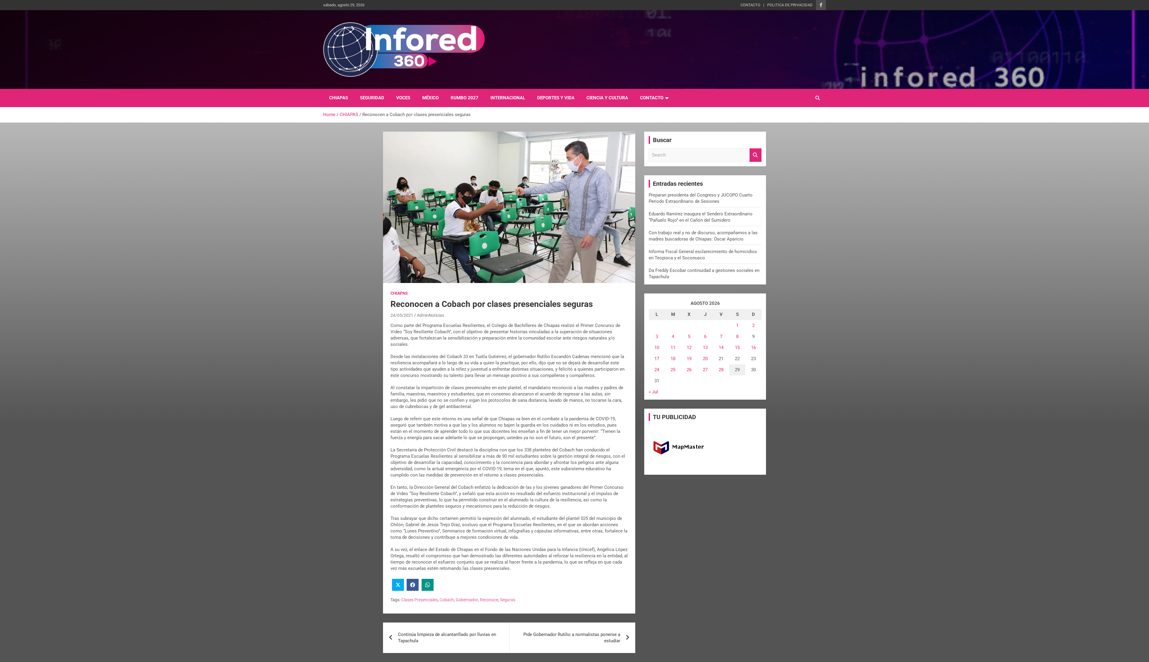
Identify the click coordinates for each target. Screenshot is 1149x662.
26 (689, 369)
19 (689, 358)
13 (705, 347)
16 (753, 347)
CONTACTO (750, 5)
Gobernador (467, 599)
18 (673, 358)
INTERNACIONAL (507, 98)
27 (705, 369)
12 (689, 347)
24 (656, 369)
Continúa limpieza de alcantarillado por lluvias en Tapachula (447, 637)
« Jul (653, 392)
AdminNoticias (430, 315)
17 (656, 358)
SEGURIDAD (372, 98)
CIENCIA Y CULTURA (607, 98)
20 (705, 358)
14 (721, 347)
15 (737, 347)
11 (673, 347)
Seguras (507, 599)
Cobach (447, 599)
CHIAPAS (338, 98)
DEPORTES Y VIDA (555, 98)
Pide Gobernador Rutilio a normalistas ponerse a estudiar (571, 637)
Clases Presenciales (419, 599)
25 (673, 369)
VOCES (403, 98)
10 (656, 347)
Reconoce (489, 599)
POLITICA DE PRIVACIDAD (790, 5)
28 (721, 369)
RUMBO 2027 (464, 98)
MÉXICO (430, 98)
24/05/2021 (401, 315)
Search (756, 155)
